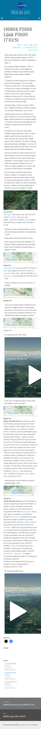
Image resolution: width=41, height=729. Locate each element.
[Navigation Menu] (39, 18)
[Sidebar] (2, 18)
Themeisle (35, 725)
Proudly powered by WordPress (11, 725)
